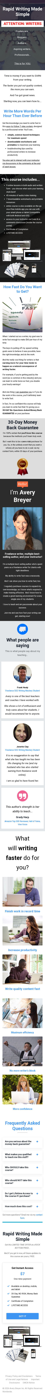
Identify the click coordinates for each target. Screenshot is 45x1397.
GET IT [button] (22, 1316)
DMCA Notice (29, 1383)
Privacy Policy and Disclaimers (18, 1376)
